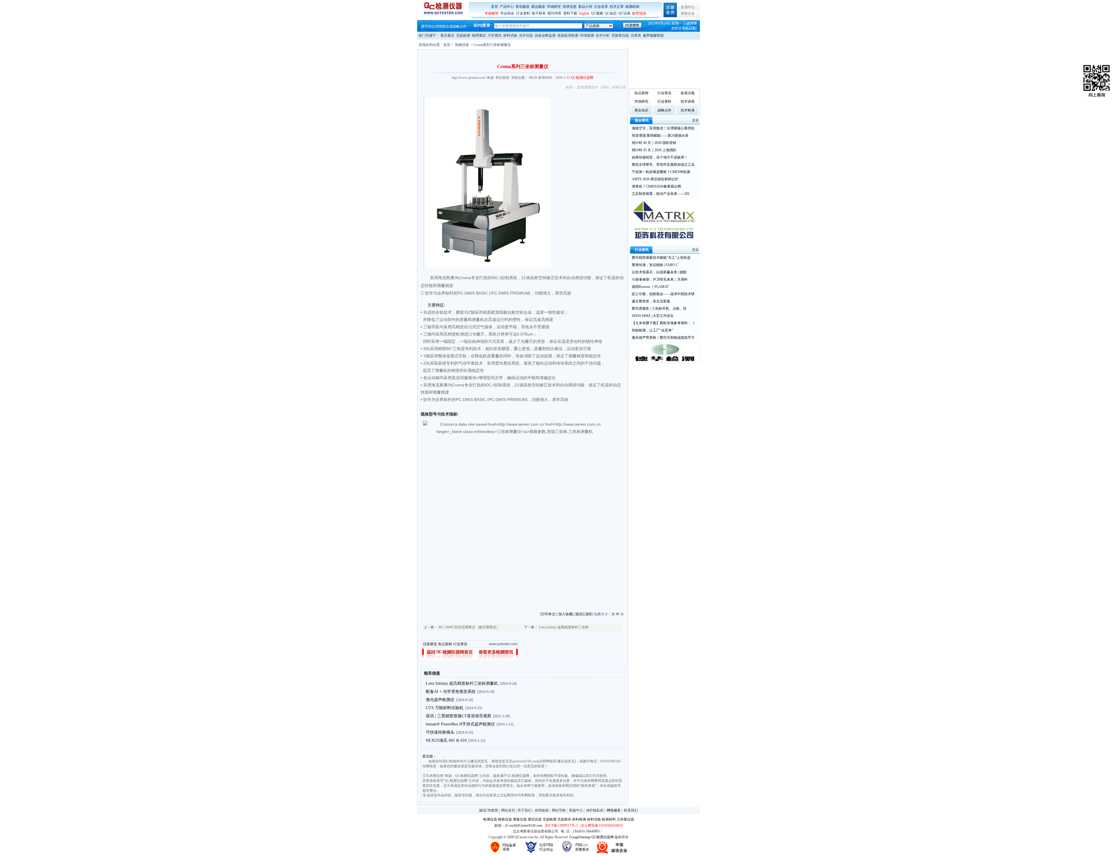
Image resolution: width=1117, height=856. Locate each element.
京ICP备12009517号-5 (561, 825)
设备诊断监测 (545, 35)
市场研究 (554, 7)
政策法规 (688, 93)
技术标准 (688, 110)
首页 (494, 7)
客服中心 (576, 810)
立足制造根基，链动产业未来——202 (660, 194)
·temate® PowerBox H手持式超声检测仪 (459, 724)
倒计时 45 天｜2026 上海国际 (654, 150)
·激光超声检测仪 (439, 700)
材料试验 (510, 35)
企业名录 (601, 7)
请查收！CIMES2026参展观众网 (656, 186)
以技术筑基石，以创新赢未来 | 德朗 (659, 272)
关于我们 (524, 810)
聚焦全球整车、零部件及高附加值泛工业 (663, 165)
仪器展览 (430, 644)
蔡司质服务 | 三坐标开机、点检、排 (659, 308)
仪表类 (636, 35)
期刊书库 (554, 13)
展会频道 (538, 7)
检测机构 (632, 7)
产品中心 (507, 7)
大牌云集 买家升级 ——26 (441, 26)
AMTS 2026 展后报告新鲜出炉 (655, 179)
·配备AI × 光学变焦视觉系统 (450, 691)
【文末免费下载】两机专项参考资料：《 (663, 323)
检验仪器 (505, 819)
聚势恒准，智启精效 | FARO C (655, 265)
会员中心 (688, 7)
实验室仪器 (620, 35)
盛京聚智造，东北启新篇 (651, 301)
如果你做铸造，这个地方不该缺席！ (660, 157)
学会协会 (507, 13)
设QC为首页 (488, 810)
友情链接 (542, 810)
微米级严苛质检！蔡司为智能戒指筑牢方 (663, 338)
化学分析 (603, 35)
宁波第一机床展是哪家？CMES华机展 (661, 172)
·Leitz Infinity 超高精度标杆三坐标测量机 (461, 683)
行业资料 (523, 13)
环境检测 (587, 35)
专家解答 (492, 13)
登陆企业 (688, 13)
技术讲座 (688, 101)
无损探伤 (564, 819)
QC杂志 (611, 13)
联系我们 (631, 810)
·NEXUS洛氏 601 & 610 (445, 740)
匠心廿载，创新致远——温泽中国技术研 (663, 294)
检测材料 (609, 819)
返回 (579, 614)
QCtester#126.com (529, 825)
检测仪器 (490, 819)
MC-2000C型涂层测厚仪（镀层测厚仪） (469, 627)
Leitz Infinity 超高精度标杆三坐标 (564, 627)
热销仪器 (462, 45)
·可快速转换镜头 (439, 732)
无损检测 (463, 35)
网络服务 (614, 810)
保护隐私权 (595, 810)
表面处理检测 (567, 35)
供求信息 (570, 7)
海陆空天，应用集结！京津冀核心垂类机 (663, 128)
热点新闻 (445, 644)
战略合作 (664, 110)
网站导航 (559, 810)
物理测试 (479, 35)
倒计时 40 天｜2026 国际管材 (654, 143)
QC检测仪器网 (602, 837)
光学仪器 (526, 35)
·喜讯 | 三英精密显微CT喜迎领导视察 (457, 716)
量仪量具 (447, 35)
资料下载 (570, 13)
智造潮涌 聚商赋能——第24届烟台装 (660, 135)
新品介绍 (585, 7)
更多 (695, 120)
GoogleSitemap (579, 837)
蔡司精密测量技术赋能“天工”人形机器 (661, 258)
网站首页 (508, 810)
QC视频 (597, 13)
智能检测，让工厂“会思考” (652, 330)
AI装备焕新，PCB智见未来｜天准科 (660, 279)
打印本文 (548, 614)
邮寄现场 (639, 13)
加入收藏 (565, 614)
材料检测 (579, 819)
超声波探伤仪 (653, 35)
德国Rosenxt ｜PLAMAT (650, 287)
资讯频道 (522, 7)
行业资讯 (460, 644)
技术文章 (617, 7)
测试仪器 (535, 819)
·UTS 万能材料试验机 (443, 708)
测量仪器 (520, 819)
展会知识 (641, 110)
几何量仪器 (625, 819)
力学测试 (494, 35)
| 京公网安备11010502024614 (601, 825)
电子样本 (539, 13)
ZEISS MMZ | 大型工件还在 (653, 316)
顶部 (588, 614)
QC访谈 (624, 13)
